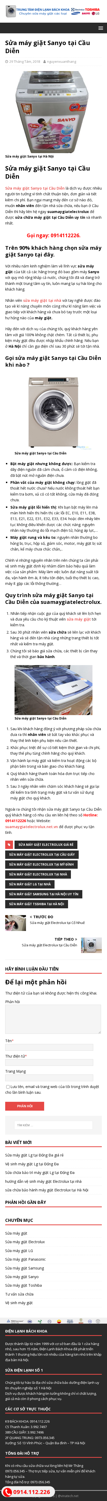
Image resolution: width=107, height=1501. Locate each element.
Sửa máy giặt (16, 1233)
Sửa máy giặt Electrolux (25, 1241)
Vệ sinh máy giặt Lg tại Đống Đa (32, 1163)
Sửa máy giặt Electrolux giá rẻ (45, 844)
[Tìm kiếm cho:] (53, 1125)
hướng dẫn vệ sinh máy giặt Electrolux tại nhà (43, 1181)
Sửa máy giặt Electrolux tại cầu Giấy (42, 854)
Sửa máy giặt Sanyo (22, 1276)
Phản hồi (12, 1001)
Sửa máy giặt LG (19, 1250)
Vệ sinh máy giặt (19, 1302)
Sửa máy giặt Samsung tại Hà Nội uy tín (43, 894)
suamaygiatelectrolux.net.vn (31, 826)
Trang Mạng (15, 1071)
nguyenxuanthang (61, 61)
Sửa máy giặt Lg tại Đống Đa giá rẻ (34, 1155)
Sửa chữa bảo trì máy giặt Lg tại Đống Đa (40, 1172)
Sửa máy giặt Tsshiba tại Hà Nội (36, 904)
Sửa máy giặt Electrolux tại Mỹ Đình (41, 864)
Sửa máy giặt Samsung (24, 1268)
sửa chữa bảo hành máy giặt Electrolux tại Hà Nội (46, 1189)
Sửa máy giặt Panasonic (25, 1259)
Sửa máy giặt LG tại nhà (30, 884)
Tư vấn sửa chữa (19, 1294)
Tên (8, 1040)
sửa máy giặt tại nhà (42, 300)
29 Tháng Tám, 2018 (24, 61)
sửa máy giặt (79, 619)
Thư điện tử (15, 1056)
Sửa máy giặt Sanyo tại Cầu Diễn (35, 188)
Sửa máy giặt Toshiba (23, 1285)
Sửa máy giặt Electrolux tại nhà (38, 874)
